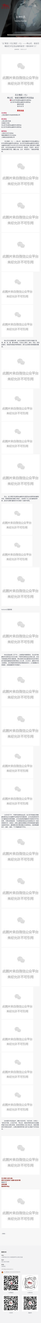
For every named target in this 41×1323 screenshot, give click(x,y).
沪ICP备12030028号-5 (7, 1269)
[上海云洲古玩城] (5, 5)
